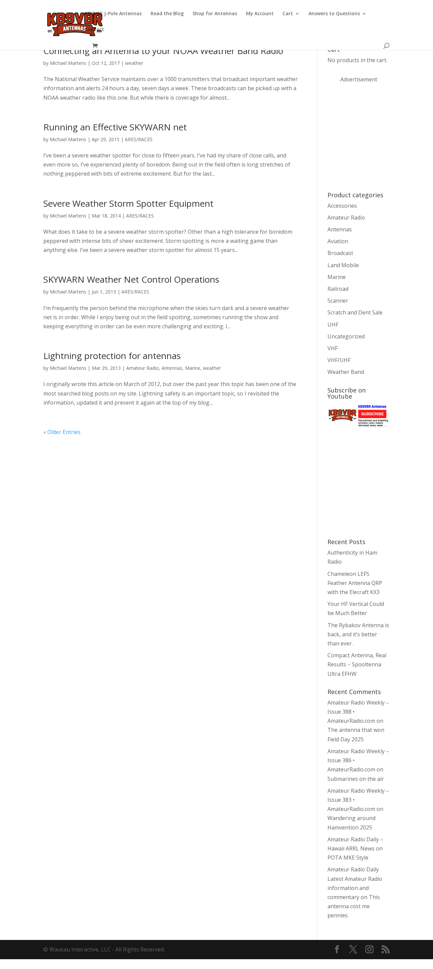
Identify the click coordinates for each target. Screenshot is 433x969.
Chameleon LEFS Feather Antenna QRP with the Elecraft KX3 (354, 583)
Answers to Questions (334, 14)
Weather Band (345, 372)
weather (134, 63)
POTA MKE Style (347, 857)
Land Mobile (343, 265)
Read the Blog (167, 14)
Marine (192, 368)
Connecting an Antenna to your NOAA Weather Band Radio (163, 51)
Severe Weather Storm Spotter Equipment (128, 203)
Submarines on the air (355, 779)
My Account (260, 14)
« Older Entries (62, 432)
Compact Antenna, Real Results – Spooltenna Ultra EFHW (356, 664)
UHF (332, 324)
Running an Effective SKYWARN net (115, 127)
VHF (332, 348)
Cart (287, 14)
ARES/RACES (139, 139)
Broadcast (340, 253)
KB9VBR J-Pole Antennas (113, 14)
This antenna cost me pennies (353, 906)
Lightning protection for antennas (112, 356)
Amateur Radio (142, 368)
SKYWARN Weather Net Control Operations (131, 279)
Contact (94, 29)
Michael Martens (68, 63)
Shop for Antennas (214, 14)
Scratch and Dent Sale (355, 312)
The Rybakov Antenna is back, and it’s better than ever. (358, 634)
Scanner (337, 300)
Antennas (172, 368)
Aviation (337, 241)
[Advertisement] (378, 136)
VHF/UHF (338, 360)
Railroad (337, 288)
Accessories (342, 205)
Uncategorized (346, 336)
